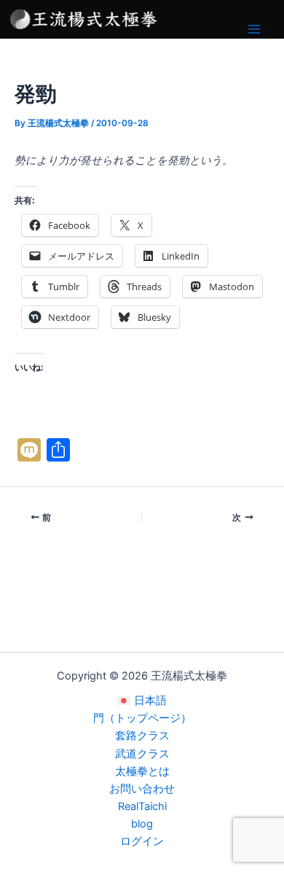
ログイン (142, 841)
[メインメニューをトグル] (254, 29)
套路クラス (142, 735)
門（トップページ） (142, 718)
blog (142, 823)
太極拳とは (142, 771)
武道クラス (142, 753)
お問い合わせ (142, 788)
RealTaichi (142, 806)
